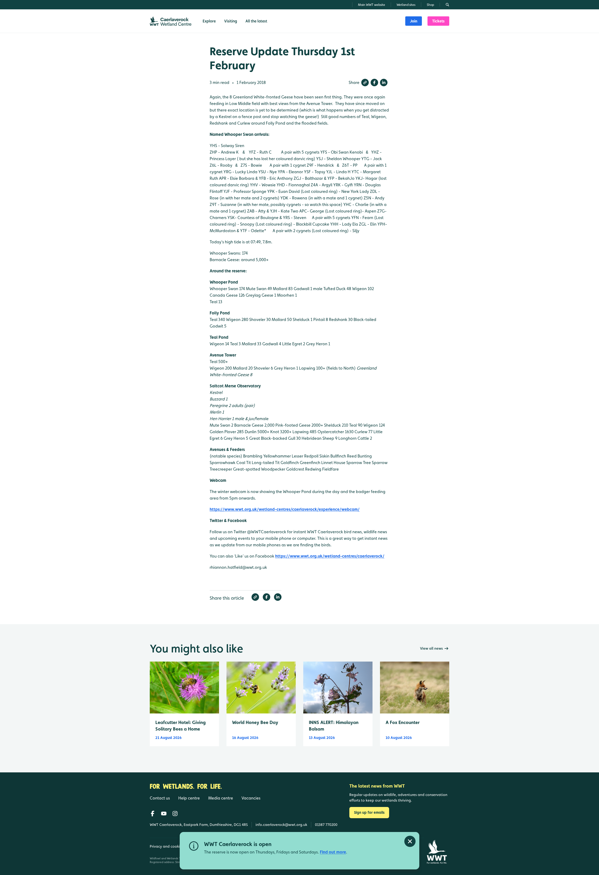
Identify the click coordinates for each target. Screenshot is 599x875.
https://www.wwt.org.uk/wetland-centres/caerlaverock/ (329, 556)
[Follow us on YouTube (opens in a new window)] (164, 813)
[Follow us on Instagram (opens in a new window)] (175, 813)
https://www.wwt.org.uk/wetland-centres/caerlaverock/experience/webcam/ (285, 509)
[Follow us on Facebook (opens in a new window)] (152, 813)
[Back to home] (436, 852)
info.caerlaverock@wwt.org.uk (281, 824)
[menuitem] (413, 21)
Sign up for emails (369, 812)
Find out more (333, 852)
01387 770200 (326, 824)
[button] (365, 82)
